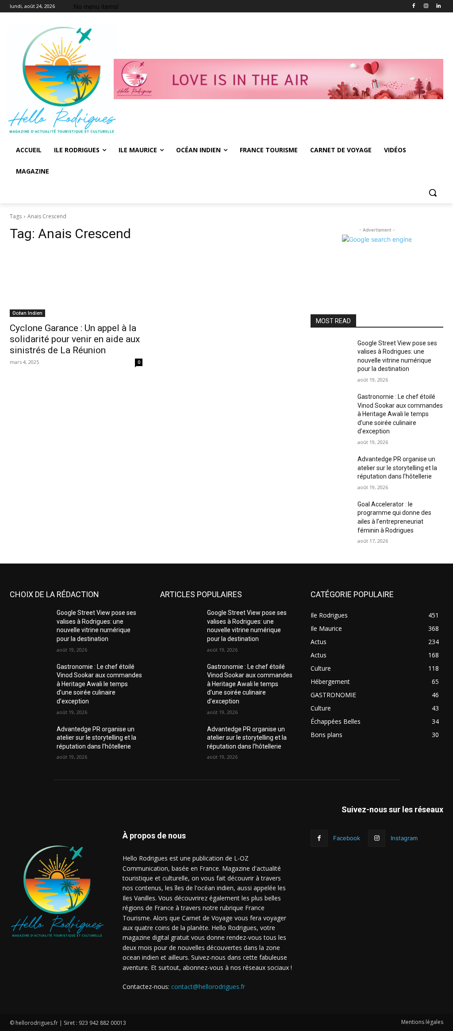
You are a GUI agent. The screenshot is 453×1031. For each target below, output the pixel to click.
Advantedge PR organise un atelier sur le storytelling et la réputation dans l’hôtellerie (397, 468)
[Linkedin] (438, 6)
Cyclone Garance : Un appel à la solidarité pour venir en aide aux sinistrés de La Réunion (75, 339)
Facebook (346, 838)
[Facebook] (414, 6)
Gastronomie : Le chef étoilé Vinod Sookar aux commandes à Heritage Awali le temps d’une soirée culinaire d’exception (400, 414)
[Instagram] (426, 6)
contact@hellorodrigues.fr (208, 986)
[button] (432, 192)
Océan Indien (27, 313)
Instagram (404, 838)
